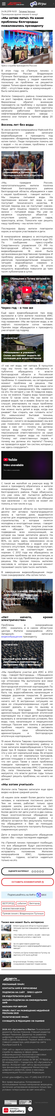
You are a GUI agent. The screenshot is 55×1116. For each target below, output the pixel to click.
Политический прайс (15, 1017)
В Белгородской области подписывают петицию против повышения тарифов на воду (31, 928)
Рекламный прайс (13, 984)
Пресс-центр (34, 992)
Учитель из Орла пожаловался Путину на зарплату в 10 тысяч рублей (31, 954)
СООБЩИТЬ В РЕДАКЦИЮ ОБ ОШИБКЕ (23, 1021)
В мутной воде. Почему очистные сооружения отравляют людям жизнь (30, 963)
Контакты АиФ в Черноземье (19, 988)
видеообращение (11, 636)
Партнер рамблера (41, 1102)
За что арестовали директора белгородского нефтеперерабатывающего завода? (32, 946)
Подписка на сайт (13, 992)
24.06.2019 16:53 (9, 11)
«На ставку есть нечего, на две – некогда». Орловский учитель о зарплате (31, 936)
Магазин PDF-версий (14, 1006)
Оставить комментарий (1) (28, 882)
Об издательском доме (16, 996)
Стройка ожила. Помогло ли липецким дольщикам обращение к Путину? (25, 595)
